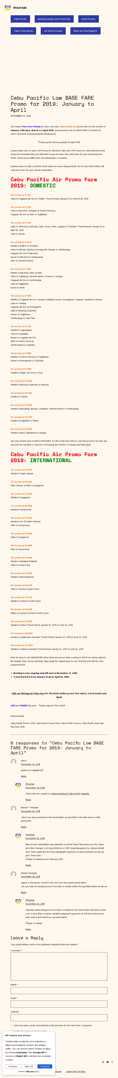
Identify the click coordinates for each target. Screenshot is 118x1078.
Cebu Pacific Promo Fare (48, 723)
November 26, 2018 (30, 811)
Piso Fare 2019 (18, 726)
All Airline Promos (53, 30)
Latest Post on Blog (75, 1071)
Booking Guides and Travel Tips (54, 18)
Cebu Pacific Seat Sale (93, 723)
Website (15, 1011)
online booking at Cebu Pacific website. (70, 793)
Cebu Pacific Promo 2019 (23, 723)
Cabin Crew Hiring (23, 30)
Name (14, 984)
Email (14, 998)
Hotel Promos (88, 18)
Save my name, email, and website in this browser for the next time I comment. (53, 1025)
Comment (16, 950)
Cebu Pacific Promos (71, 723)
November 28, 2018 (35, 787)
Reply (23, 776)
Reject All (29, 1066)
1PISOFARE (20, 8)
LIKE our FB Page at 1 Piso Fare (28, 693)
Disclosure (57, 1071)
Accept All (45, 1066)
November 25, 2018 (30, 764)
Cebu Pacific (20, 18)
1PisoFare (30, 783)
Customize (12, 1066)
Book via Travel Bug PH (85, 30)
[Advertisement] (59, 64)
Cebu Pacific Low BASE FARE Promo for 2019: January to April (52, 104)
